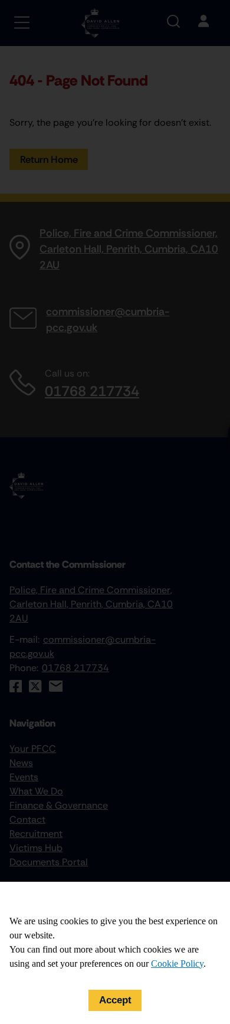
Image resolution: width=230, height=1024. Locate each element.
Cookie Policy (177, 963)
